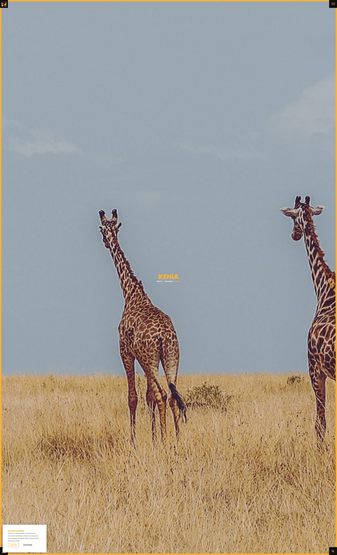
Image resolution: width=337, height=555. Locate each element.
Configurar (27, 545)
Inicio (159, 281)
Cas (4, 552)
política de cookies (13, 541)
